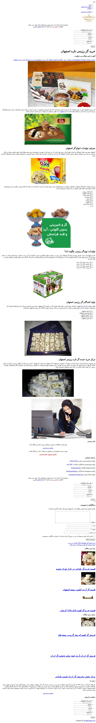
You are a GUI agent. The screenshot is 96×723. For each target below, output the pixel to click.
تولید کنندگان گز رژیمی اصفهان (47, 60)
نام (93, 525)
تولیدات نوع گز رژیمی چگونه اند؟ (66, 60)
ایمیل (90, 37)
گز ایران (84, 306)
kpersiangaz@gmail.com (76, 474)
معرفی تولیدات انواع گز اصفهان (85, 60)
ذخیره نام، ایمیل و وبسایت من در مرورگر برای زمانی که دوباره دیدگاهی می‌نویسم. (67, 536)
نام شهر (89, 41)
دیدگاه (92, 522)
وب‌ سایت (92, 532)
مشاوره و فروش (86, 6)
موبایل (90, 33)
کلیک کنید (69, 464)
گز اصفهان (63, 111)
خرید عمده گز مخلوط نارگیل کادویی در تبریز (81, 543)
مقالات (89, 8)
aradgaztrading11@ (72, 471)
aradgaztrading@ (76, 468)
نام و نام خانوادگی (86, 30)
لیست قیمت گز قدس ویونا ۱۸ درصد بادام (82, 545)
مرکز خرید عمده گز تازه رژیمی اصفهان (25, 60)
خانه (90, 5)
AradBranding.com (89, 720)
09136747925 (74, 461)
